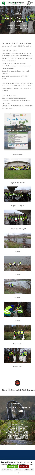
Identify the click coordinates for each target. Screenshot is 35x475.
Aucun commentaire (22, 28)
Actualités (17, 13)
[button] (29, 3)
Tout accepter (12, 467)
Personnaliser (7, 470)
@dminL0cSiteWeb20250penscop (18, 25)
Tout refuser (24, 467)
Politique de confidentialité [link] (24, 470)
